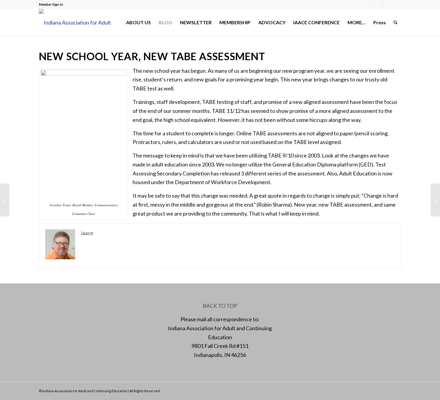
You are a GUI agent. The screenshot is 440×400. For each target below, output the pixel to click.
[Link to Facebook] (369, 4)
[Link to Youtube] (396, 4)
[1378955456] (79, 22)
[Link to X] (378, 4)
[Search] (395, 22)
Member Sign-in (51, 4)
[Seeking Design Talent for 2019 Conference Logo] (435, 200)
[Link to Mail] (387, 4)
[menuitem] (138, 22)
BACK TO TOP (220, 305)
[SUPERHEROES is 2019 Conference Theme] (4, 200)
